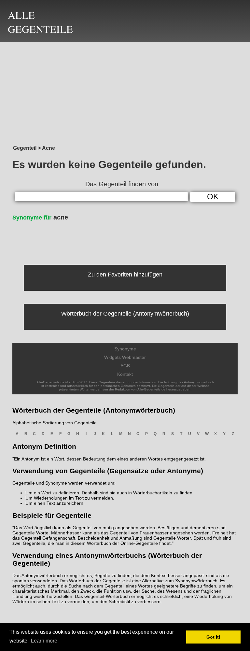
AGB (125, 365)
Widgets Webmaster (125, 357)
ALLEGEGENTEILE (40, 22)
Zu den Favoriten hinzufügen (125, 274)
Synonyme (125, 348)
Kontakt (125, 374)
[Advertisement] (125, 91)
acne (40, 217)
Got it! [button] (213, 637)
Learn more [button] (44, 641)
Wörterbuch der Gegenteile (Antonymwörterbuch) (125, 313)
